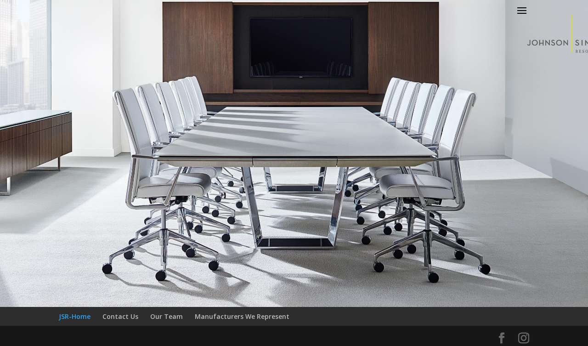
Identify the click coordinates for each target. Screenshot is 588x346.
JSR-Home (74, 316)
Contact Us (120, 316)
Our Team (166, 316)
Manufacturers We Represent (242, 316)
